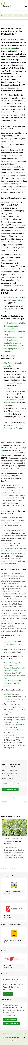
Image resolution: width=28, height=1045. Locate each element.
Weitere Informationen (11, 1023)
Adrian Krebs (9, 297)
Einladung (8, 428)
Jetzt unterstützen (10, 1020)
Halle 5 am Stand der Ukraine (13, 175)
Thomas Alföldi (16, 300)
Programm (20, 428)
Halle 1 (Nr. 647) (8, 48)
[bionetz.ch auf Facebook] (12, 1041)
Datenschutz (21, 1037)
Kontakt (5, 1037)
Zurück (4, 802)
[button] (26, 1043)
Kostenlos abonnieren (10, 789)
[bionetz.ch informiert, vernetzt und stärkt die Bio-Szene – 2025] (14, 15)
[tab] (1, 868)
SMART (7, 388)
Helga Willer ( (9, 308)
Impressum (12, 1037)
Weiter (24, 802)
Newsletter (7, 994)
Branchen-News (20, 25)
